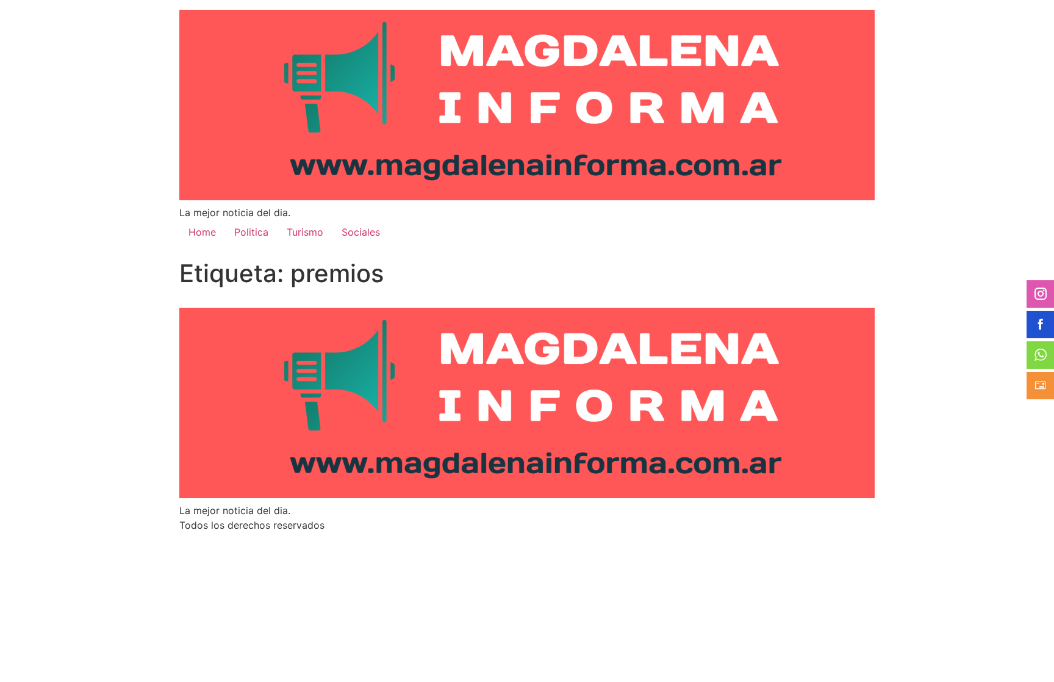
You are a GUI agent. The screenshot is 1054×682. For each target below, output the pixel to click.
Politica (251, 232)
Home (202, 232)
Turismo (305, 232)
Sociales (361, 232)
